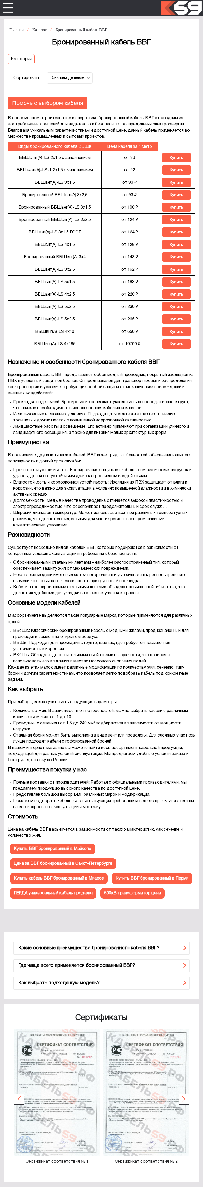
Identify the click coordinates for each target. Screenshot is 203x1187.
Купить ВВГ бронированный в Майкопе (52, 849)
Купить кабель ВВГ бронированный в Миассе (59, 878)
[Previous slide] (19, 1099)
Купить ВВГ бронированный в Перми (152, 878)
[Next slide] (184, 1099)
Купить (176, 157)
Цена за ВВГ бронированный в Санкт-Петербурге (63, 864)
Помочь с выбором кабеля (47, 103)
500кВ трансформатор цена (132, 893)
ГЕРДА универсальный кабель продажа (53, 893)
